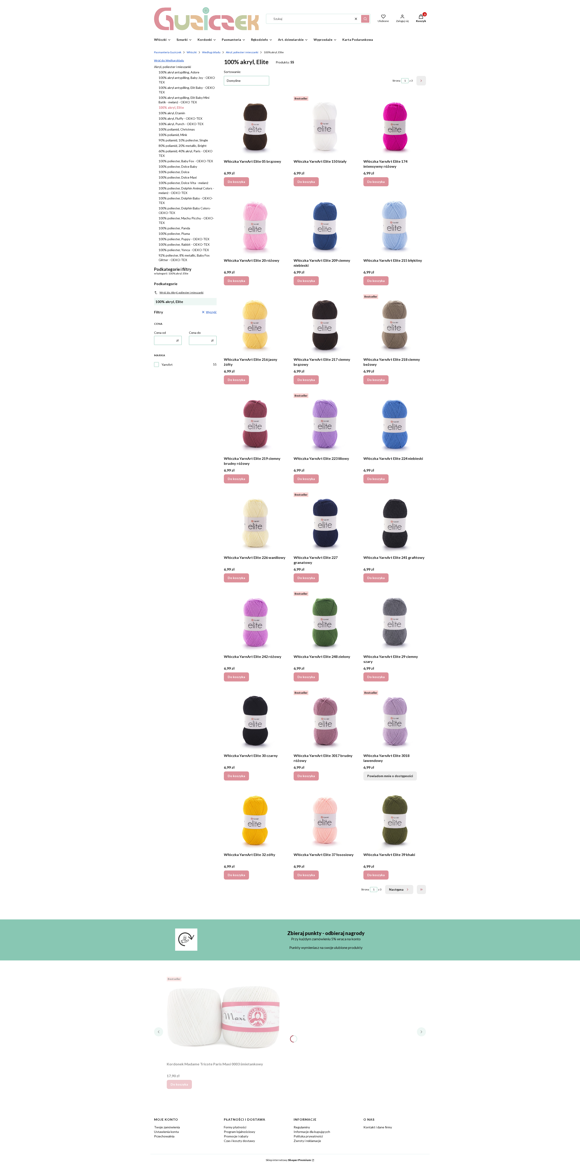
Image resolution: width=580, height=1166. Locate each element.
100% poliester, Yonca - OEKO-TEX (184, 250)
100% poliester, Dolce (174, 172)
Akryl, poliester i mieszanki (242, 52)
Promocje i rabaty (236, 1136)
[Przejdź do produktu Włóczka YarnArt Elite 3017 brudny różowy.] (325, 720)
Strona (396, 80)
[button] (365, 19)
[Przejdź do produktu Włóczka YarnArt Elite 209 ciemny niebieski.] (325, 225)
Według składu (211, 52)
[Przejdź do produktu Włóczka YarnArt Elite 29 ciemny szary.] (394, 621)
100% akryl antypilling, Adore (179, 72)
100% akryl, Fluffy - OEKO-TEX (180, 118)
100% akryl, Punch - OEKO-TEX (181, 124)
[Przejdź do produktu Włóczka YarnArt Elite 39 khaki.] (394, 819)
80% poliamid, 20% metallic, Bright (183, 146)
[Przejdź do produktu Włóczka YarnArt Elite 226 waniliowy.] (255, 522)
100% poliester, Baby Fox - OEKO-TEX (186, 161)
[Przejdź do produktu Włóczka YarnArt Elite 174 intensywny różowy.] (394, 126)
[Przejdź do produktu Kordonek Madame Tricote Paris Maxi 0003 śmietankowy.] (223, 1017)
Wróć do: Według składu (169, 60)
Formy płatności (235, 1127)
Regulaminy (302, 1127)
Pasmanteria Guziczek (167, 52)
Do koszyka (236, 182)
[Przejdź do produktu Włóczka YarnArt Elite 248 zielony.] (325, 621)
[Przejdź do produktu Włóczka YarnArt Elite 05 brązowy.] (255, 126)
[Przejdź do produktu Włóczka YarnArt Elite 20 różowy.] (255, 225)
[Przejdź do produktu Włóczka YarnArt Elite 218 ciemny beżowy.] (394, 324)
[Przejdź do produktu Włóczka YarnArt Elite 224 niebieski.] (394, 423)
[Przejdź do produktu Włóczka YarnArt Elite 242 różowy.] (255, 621)
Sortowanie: (232, 72)
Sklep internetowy (288, 1160)
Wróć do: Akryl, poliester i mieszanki (181, 292)
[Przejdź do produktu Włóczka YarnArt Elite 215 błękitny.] (394, 225)
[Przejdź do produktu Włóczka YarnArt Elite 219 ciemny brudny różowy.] (255, 423)
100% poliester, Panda (174, 228)
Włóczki (192, 52)
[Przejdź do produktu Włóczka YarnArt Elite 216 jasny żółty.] (255, 324)
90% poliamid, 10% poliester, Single (183, 140)
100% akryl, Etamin (172, 113)
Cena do (195, 333)
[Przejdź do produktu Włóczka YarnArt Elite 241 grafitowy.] (394, 522)
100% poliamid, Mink (173, 135)
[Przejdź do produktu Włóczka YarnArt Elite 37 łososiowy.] (325, 819)
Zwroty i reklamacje (307, 1141)
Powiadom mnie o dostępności (390, 776)
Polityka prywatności (308, 1136)
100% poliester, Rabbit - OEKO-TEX (184, 244)
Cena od (160, 333)
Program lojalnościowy (239, 1132)
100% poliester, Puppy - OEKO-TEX (184, 239)
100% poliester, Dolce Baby (178, 166)
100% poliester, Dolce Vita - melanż (183, 183)
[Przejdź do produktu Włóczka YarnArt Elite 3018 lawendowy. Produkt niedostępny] (394, 720)
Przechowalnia (164, 1136)
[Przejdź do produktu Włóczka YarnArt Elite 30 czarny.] (255, 720)
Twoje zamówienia (167, 1127)
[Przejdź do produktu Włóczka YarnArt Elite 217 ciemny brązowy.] (325, 324)
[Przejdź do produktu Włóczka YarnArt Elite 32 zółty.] (255, 819)
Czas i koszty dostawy (239, 1141)
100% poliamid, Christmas (177, 129)
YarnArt (167, 364)
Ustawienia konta (166, 1132)
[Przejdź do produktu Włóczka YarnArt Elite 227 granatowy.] (325, 522)
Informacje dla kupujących (312, 1132)
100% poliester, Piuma (174, 233)
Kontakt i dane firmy (377, 1127)
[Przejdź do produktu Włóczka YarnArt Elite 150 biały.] (325, 126)
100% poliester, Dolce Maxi (178, 177)
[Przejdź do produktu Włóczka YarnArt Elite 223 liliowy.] (325, 423)
